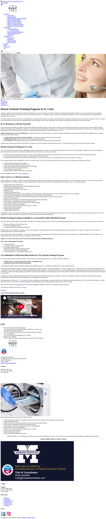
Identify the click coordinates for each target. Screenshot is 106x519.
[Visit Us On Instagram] (8, 516)
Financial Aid (7, 502)
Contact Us (4, 290)
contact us (19, 284)
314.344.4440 (14, 1)
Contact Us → (4, 103)
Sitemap (24, 517)
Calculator (6, 505)
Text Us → (12, 2)
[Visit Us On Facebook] (3, 516)
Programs (6, 498)
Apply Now (6, 1)
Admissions (7, 499)
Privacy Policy (31, 517)
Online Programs (8, 501)
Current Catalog (8, 504)
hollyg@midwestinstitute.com (8, 363)
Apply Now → (5, 105)
